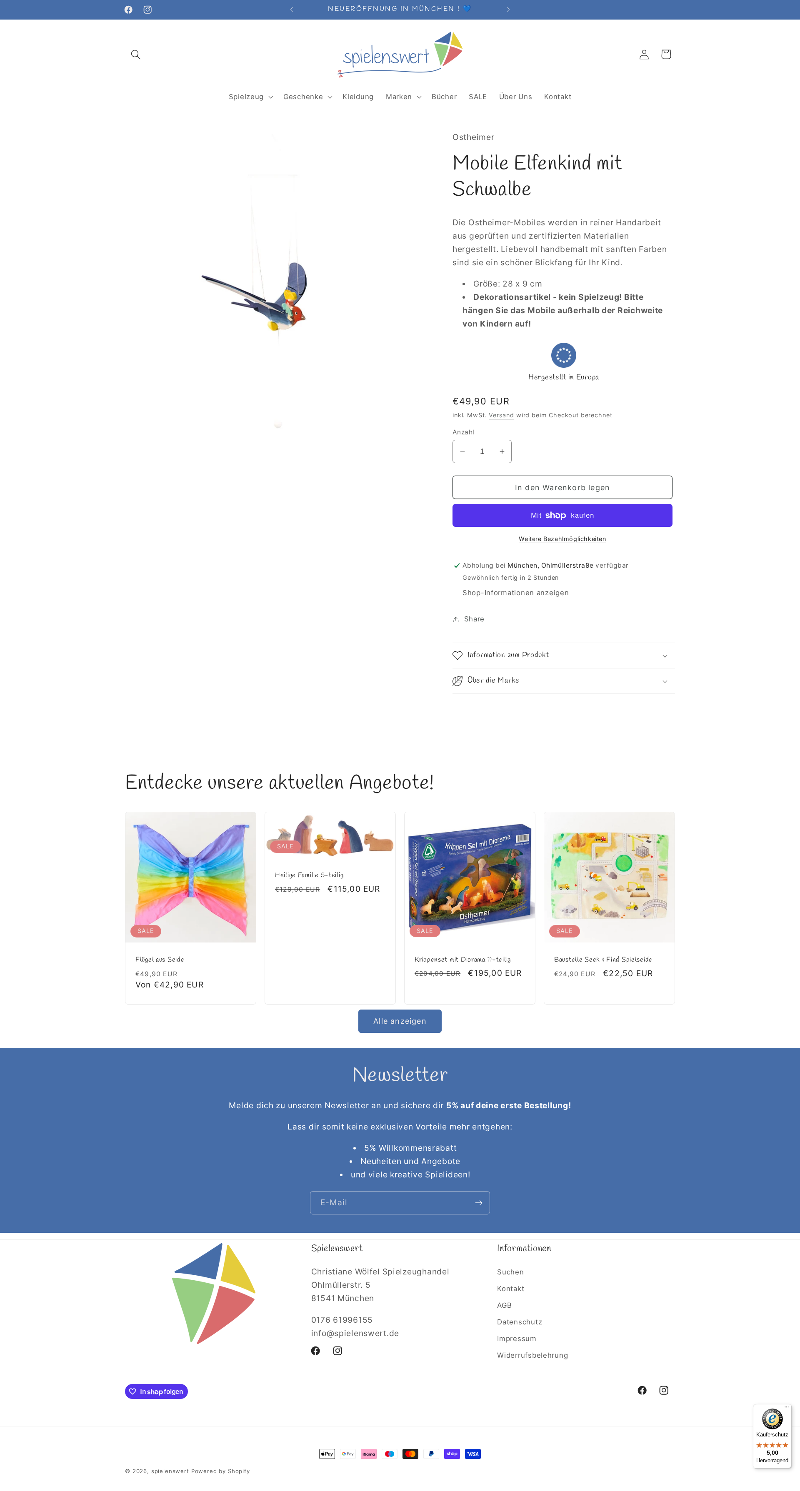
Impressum (516, 1338)
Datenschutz (519, 1322)
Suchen (510, 1272)
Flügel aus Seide (160, 960)
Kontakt (510, 1288)
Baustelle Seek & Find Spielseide (603, 960)
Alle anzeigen (400, 1021)
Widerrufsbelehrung (532, 1355)
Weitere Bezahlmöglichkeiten (562, 538)
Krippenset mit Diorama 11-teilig (463, 959)
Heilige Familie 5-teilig (309, 875)
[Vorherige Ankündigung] (291, 9)
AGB (504, 1305)
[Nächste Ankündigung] (508, 9)
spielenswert (170, 1471)
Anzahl (463, 432)
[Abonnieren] (479, 1202)
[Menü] (787, 1409)
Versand (501, 415)
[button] (136, 54)
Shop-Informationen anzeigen (515, 592)
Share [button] (474, 619)
